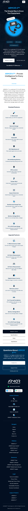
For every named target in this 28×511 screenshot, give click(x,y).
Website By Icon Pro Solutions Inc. (14, 508)
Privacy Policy (14, 479)
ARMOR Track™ (14, 450)
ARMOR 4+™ (14, 443)
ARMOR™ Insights (14, 469)
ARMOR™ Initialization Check (14, 417)
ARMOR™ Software (14, 462)
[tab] (14, 83)
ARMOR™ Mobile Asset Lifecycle (14, 467)
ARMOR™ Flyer (14, 460)
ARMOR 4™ (14, 495)
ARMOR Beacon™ (14, 448)
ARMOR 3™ (14, 498)
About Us (14, 433)
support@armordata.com (14, 406)
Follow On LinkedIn (14, 412)
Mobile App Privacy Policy (14, 481)
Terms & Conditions (14, 476)
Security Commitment (14, 488)
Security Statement (14, 483)
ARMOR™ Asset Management (14, 464)
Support (14, 429)
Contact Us (14, 436)
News (14, 431)
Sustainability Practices (14, 485)
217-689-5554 (14, 401)
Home (14, 427)
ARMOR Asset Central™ (14, 446)
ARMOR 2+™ (14, 500)
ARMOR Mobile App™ (14, 452)
